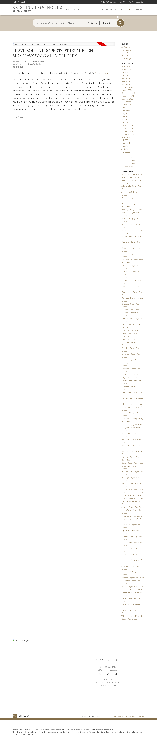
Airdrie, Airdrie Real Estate (131, 177)
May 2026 (125, 78)
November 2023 (128, 163)
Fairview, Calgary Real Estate (132, 360)
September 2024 (128, 134)
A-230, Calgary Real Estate (131, 174)
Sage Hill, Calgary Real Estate (132, 507)
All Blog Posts (126, 47)
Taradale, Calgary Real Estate (132, 578)
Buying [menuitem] (124, 9)
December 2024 (128, 125)
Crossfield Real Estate (130, 310)
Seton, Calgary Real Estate (131, 516)
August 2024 (126, 137)
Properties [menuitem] (91, 9)
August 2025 (126, 105)
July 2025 (125, 108)
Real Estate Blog (127, 56)
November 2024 (128, 128)
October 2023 (127, 166)
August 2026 (126, 69)
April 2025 (125, 116)
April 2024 (125, 149)
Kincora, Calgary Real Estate (132, 424)
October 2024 (127, 131)
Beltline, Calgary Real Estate (132, 209)
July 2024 (125, 140)
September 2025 (128, 102)
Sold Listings (126, 59)
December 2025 (128, 93)
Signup (16, 2)
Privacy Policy (116, 716)
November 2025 (128, 96)
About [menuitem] (77, 9)
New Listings (126, 50)
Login (23, 2)
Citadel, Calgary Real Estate (132, 271)
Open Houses (126, 53)
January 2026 (126, 90)
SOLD (122, 17)
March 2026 (126, 84)
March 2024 (126, 152)
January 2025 (126, 122)
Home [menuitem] (68, 9)
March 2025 (126, 119)
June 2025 (125, 110)
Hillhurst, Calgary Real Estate (132, 404)
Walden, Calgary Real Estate (132, 589)
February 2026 (127, 87)
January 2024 (126, 158)
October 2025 (127, 99)
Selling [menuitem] (138, 9)
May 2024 (125, 146)
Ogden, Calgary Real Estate (132, 463)
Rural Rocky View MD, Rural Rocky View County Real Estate (132, 501)
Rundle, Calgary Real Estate (132, 489)
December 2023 (128, 160)
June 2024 (125, 143)
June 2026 (125, 75)
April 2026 (125, 81)
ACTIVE (114, 17)
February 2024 (127, 155)
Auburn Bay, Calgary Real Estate (30, 64)
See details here (103, 73)
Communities (109, 9)
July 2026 (125, 72)
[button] (100, 674)
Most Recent (126, 66)
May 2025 (125, 113)
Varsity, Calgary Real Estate (132, 586)
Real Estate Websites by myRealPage (133, 716)
